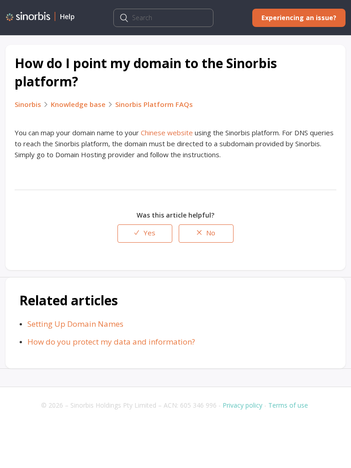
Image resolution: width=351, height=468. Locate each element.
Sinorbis (28, 104)
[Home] (40, 18)
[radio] (144, 233)
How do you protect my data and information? (111, 341)
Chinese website (167, 132)
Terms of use (288, 405)
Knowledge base (78, 104)
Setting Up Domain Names (75, 324)
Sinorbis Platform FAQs (154, 104)
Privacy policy (242, 405)
